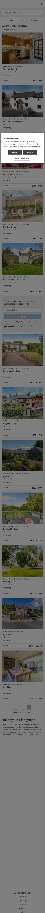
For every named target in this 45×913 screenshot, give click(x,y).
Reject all (14, 152)
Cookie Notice (36, 146)
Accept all (30, 152)
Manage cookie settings (22, 158)
